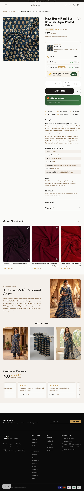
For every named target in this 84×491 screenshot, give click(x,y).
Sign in (74, 74)
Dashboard (50, 441)
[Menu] (5, 5)
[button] (75, 84)
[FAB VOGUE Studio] (36, 5)
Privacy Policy (35, 461)
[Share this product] (79, 19)
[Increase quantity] (59, 84)
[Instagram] (5, 450)
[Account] (74, 5)
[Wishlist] (70, 5)
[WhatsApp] (23, 450)
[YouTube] (19, 450)
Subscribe (75, 421)
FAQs (33, 446)
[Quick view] (28, 259)
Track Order (50, 444)
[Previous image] (6, 39)
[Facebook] (9, 450)
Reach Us (34, 442)
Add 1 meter (60, 91)
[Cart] (78, 5)
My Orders (50, 451)
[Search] (65, 5)
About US (34, 439)
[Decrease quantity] (48, 84)
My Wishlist (50, 448)
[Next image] (35, 39)
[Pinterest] (14, 450)
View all (76, 222)
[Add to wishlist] (78, 91)
